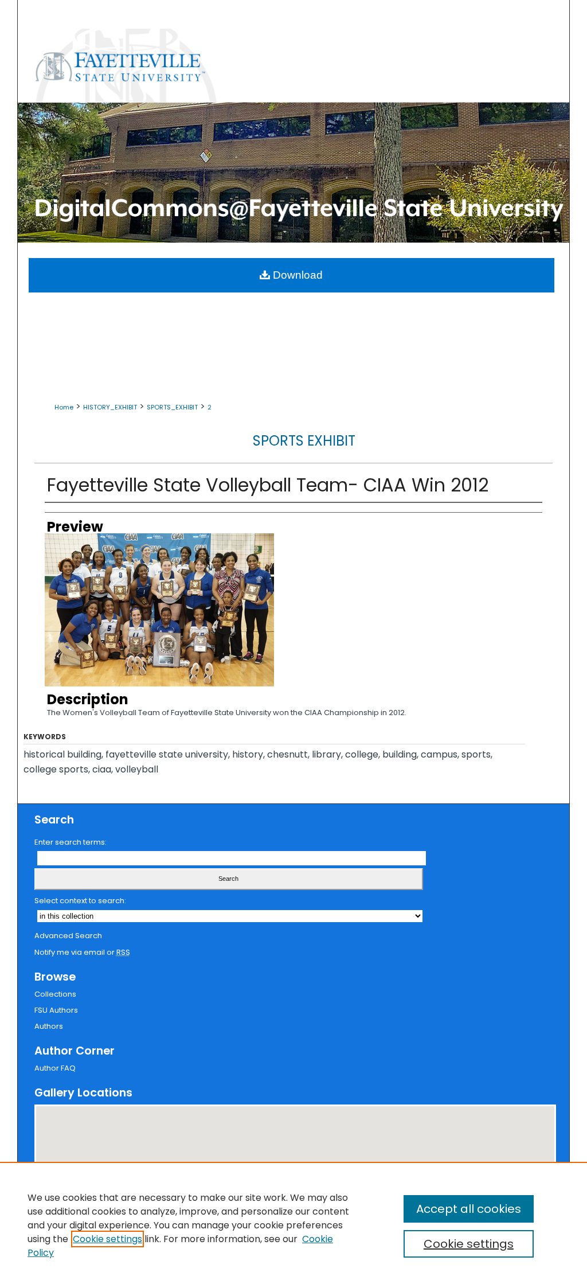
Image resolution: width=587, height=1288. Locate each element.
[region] (293, 1225)
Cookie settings (107, 1239)
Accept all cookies (468, 1209)
